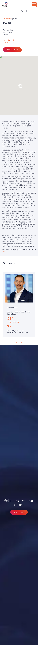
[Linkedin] (10, 326)
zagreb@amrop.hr (9, 42)
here (3, 251)
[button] (19, 84)
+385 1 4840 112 (8, 40)
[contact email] (8, 326)
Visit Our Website (12, 50)
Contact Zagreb (19, 512)
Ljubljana (10, 317)
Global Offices (7, 19)
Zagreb (9, 319)
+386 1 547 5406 (13, 322)
